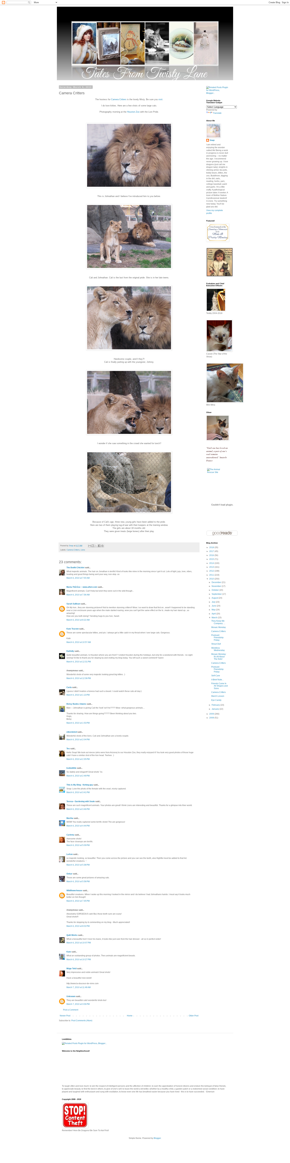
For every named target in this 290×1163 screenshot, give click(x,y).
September (217, 594)
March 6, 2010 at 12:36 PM (78, 678)
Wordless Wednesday (218, 649)
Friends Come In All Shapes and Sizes (219, 686)
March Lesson (217, 696)
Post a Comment (70, 1010)
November (217, 586)
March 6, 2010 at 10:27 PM (78, 959)
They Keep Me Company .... (218, 622)
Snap (212, 140)
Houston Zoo (133, 112)
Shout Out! (216, 644)
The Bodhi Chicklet (75, 567)
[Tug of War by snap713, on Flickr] (129, 512)
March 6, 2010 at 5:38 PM (78, 865)
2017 (211, 551)
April (214, 614)
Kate (68, 952)
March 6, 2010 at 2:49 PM (78, 776)
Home (129, 1016)
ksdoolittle (71, 768)
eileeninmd (71, 732)
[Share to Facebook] (99, 545)
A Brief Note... (217, 679)
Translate (217, 113)
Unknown (70, 996)
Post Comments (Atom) (81, 1020)
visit (160, 99)
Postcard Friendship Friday (217, 637)
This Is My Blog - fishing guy (79, 785)
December (217, 582)
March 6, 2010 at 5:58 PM (78, 881)
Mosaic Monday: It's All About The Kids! (218, 656)
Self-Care (215, 675)
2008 (211, 718)
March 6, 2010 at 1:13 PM (78, 695)
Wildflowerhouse (74, 890)
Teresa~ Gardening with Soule (80, 801)
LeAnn (69, 854)
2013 (211, 567)
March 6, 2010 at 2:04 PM (78, 739)
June (214, 606)
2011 (211, 575)
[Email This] (89, 545)
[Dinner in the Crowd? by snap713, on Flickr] (129, 434)
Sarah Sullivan (73, 604)
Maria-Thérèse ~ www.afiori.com (81, 587)
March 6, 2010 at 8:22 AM (78, 620)
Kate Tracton (72, 629)
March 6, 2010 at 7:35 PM (78, 901)
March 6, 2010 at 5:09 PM (78, 845)
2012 (211, 571)
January (216, 709)
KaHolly (70, 651)
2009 (211, 714)
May (214, 610)
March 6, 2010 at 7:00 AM (78, 578)
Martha (69, 818)
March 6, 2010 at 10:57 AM (78, 642)
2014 (211, 563)
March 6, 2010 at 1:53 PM (78, 723)
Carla (69, 687)
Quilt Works (72, 935)
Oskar (69, 874)
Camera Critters (118, 99)
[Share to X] (96, 545)
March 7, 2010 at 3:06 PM (78, 1004)
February (216, 705)
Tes (68, 748)
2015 (211, 559)
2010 (211, 579)
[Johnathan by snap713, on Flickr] (129, 187)
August (215, 598)
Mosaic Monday (218, 627)
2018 (211, 547)
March (215, 617)
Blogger (157, 1138)
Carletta (70, 835)
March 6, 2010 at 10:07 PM (78, 943)
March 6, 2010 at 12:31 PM (78, 662)
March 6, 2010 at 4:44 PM (78, 826)
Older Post (193, 1016)
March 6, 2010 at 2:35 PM (78, 759)
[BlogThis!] (92, 545)
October (215, 590)
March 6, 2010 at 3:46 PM (78, 809)
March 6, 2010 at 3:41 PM (78, 792)
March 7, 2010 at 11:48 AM (78, 987)
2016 (211, 555)
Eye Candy (216, 700)
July (214, 602)
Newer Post (65, 1016)
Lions (83, 550)
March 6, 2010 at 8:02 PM (78, 926)
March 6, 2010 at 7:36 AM (78, 595)
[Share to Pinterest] (102, 545)
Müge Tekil (71, 968)
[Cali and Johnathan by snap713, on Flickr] (129, 268)
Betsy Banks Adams (76, 704)
